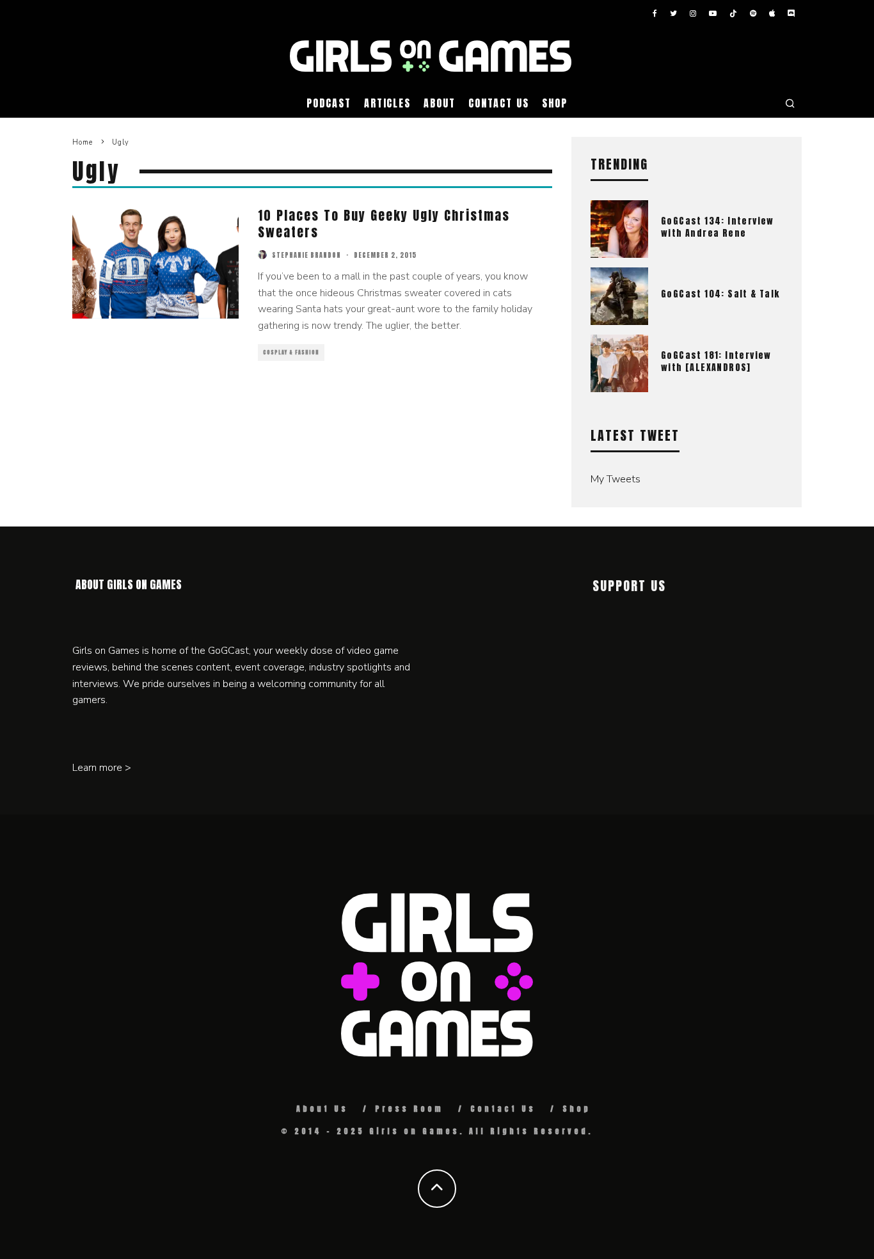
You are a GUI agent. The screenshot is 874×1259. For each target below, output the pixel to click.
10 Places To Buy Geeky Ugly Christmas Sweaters (384, 223)
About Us (322, 1108)
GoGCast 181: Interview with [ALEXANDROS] (716, 361)
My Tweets (615, 479)
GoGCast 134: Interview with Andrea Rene (717, 226)
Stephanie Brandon (306, 255)
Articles (387, 103)
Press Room (409, 1108)
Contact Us (498, 103)
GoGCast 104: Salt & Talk (720, 294)
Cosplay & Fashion (291, 352)
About (440, 103)
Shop (555, 103)
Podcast (328, 103)
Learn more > (101, 768)
